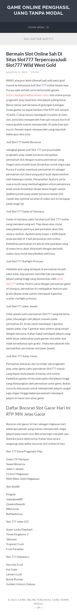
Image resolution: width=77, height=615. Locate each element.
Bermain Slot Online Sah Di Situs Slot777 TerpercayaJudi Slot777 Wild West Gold (36, 59)
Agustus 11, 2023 (16, 72)
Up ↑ (40, 607)
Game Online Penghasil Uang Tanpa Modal (38, 10)
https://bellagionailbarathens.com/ (27, 95)
